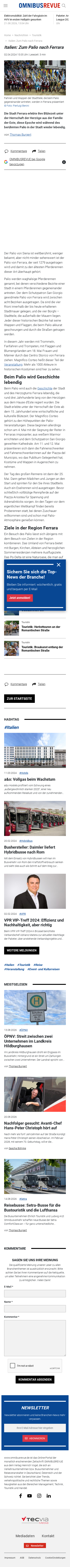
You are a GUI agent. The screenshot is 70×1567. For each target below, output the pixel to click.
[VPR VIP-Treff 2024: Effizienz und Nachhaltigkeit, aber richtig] (35, 891)
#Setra (23, 1198)
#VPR (22, 913)
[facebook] (20, 1495)
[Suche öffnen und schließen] (63, 6)
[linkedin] (49, 1495)
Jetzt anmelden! (19, 598)
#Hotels (23, 772)
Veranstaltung (13, 364)
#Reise (37, 965)
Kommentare (19, 151)
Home (7, 35)
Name (7, 1301)
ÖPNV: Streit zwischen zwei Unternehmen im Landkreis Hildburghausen (28, 1041)
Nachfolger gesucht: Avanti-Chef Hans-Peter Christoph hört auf (33, 1125)
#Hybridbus (25, 840)
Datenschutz (35, 1558)
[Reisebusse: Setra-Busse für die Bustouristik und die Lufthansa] (35, 1176)
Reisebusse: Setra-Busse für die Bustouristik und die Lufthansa (32, 1207)
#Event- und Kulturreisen (43, 969)
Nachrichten (21, 35)
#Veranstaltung (14, 969)
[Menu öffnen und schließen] (6, 5)
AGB (22, 1558)
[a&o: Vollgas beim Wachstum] (35, 750)
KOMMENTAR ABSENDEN (35, 1379)
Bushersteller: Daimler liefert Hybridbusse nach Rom (29, 849)
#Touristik (23, 965)
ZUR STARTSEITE (19, 698)
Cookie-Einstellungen (55, 1558)
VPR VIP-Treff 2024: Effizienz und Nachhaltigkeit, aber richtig (34, 922)
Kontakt (48, 1536)
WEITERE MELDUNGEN (21, 950)
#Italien (11, 727)
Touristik (36, 35)
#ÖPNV (23, 1030)
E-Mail (7, 1286)
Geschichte (44, 388)
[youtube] (29, 1495)
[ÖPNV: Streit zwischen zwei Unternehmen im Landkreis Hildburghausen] (35, 1007)
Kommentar (11, 1316)
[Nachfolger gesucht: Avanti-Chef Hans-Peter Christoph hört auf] (35, 1094)
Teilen (41, 151)
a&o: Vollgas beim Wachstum (29, 779)
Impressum (9, 1558)
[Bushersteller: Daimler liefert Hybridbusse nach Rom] (35, 818)
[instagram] (39, 1495)
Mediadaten (25, 1536)
